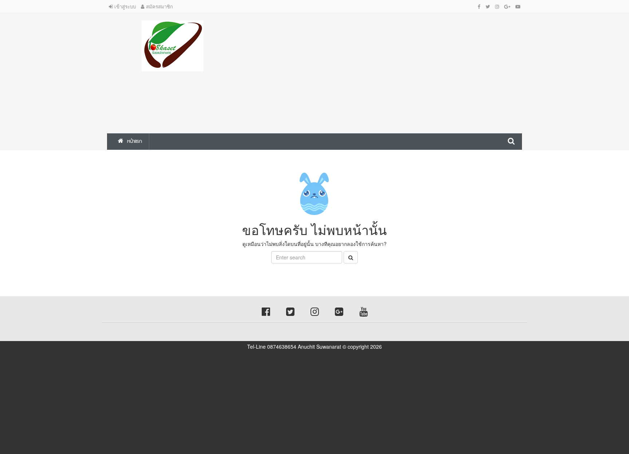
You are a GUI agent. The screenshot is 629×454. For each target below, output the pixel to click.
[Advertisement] (385, 71)
